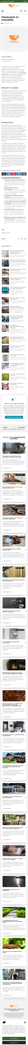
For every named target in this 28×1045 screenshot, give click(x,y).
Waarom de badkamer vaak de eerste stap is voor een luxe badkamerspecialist (17, 252)
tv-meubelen (20, 143)
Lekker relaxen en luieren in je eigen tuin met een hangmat (13, 859)
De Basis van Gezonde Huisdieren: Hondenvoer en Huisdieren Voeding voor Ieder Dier (12, 983)
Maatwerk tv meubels (8, 59)
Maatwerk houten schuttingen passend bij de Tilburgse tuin (13, 580)
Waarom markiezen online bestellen (14, 180)
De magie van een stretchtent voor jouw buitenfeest (12, 797)
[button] (25, 1022)
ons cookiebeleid (10, 1033)
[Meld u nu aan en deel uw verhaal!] (14, 399)
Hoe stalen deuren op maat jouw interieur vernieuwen (12, 611)
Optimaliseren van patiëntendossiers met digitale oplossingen (17, 326)
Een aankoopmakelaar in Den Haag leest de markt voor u (12, 487)
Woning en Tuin (7, 23)
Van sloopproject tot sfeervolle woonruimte (11, 642)
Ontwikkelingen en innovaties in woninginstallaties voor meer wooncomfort (17, 365)
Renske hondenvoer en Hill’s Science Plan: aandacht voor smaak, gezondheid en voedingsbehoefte (13, 704)
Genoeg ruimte (6, 61)
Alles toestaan (14, 1038)
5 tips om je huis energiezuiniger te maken (12, 952)
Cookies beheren (14, 1042)
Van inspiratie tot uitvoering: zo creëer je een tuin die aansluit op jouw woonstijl (13, 766)
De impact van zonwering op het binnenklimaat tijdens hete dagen (12, 456)
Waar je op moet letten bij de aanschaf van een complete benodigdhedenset (16, 317)
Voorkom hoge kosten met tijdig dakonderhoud (11, 549)
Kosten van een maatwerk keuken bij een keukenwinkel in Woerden (13, 828)
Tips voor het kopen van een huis (13, 209)
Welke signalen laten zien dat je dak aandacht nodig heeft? (12, 518)
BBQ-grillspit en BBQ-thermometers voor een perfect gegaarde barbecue (13, 673)
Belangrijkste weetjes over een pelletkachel (11, 890)
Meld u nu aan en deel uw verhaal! (14, 403)
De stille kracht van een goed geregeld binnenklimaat (13, 735)
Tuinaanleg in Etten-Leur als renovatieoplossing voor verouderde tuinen (12, 921)
